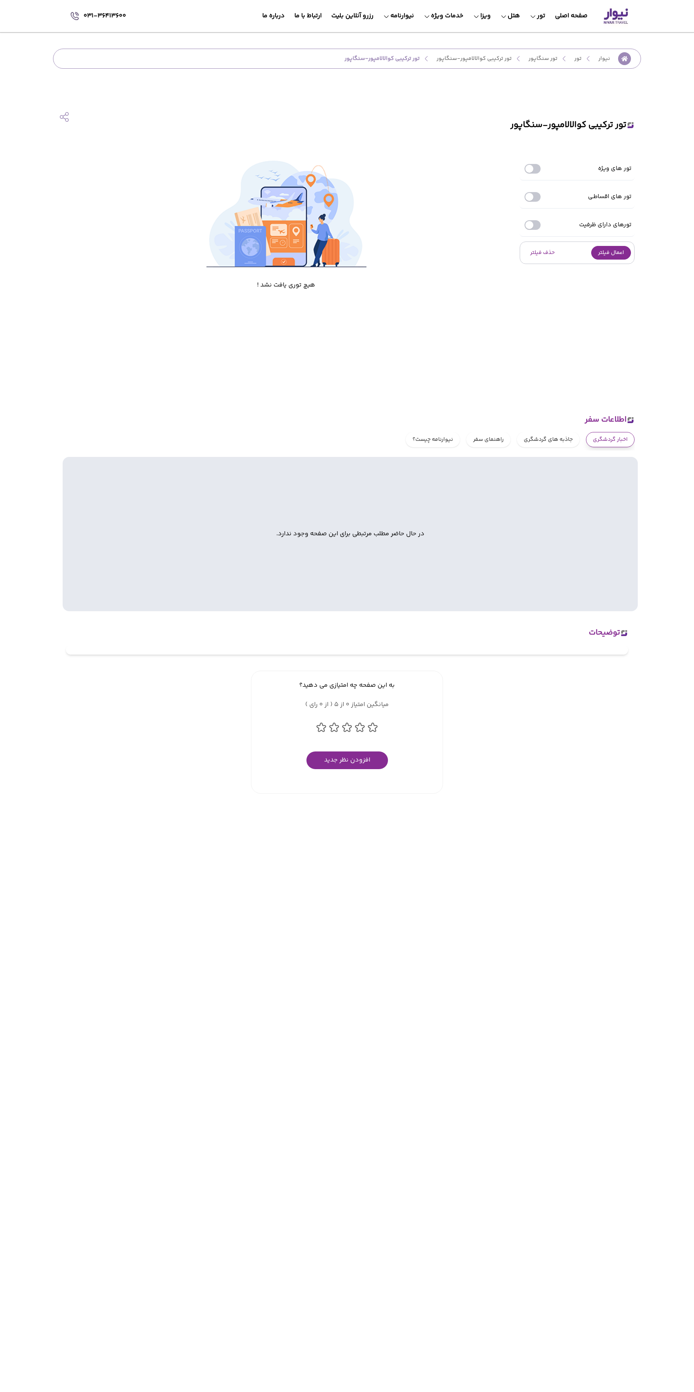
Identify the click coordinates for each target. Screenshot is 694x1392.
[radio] (632, 434)
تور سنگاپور (543, 59)
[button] (611, 253)
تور (578, 59)
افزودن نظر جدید (347, 760)
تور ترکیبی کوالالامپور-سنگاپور (474, 59)
